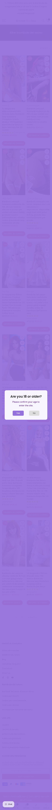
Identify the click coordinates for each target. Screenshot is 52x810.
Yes (18, 413)
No (34, 413)
